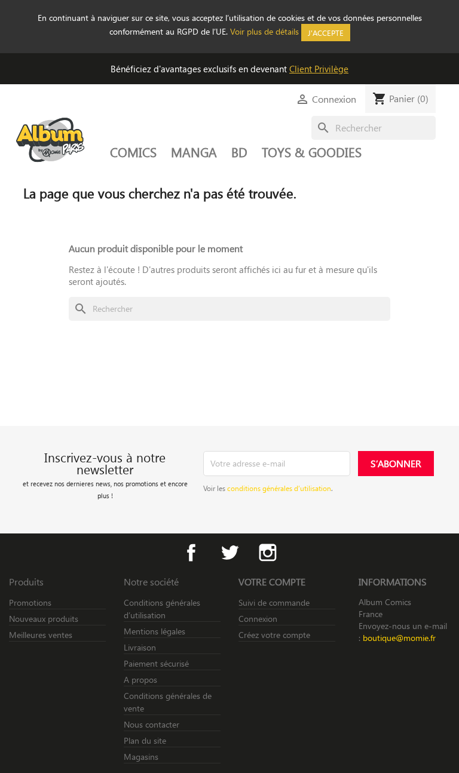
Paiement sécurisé (156, 663)
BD (239, 151)
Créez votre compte (274, 634)
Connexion (257, 618)
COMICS (133, 151)
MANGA (194, 151)
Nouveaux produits (43, 618)
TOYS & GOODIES (312, 151)
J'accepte (326, 32)
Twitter (229, 553)
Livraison (140, 647)
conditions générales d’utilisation (279, 488)
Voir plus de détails (264, 31)
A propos (140, 679)
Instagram (268, 553)
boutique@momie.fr (399, 637)
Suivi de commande (274, 602)
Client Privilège (318, 69)
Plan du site (145, 740)
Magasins (141, 756)
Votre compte (271, 581)
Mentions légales (154, 631)
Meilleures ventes (40, 634)
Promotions (30, 602)
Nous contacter (151, 724)
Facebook (191, 553)
